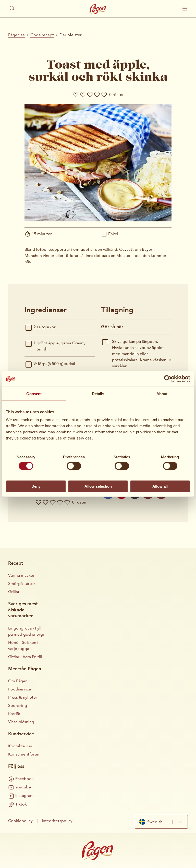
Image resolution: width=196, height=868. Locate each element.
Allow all (160, 486)
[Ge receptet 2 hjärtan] (83, 95)
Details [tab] (98, 393)
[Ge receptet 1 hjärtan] (75, 95)
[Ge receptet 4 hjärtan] (97, 95)
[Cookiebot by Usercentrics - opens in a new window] (167, 379)
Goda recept (42, 34)
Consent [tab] (34, 393)
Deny (36, 486)
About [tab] (162, 393)
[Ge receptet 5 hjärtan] (104, 95)
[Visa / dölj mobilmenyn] (185, 9)
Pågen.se (16, 34)
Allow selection (98, 486)
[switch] (74, 466)
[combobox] (161, 822)
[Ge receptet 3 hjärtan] (90, 95)
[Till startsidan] (98, 9)
